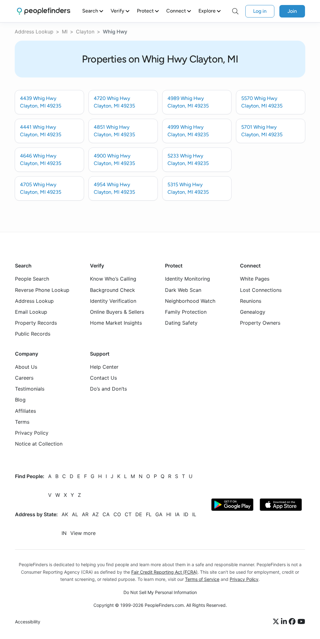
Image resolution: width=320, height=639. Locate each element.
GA (158, 515)
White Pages (254, 279)
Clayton (85, 31)
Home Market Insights (116, 323)
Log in (260, 11)
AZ (95, 515)
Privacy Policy (31, 433)
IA (177, 515)
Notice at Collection (38, 444)
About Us (26, 367)
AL (75, 515)
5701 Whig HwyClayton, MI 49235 (261, 130)
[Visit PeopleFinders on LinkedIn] (285, 622)
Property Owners (260, 323)
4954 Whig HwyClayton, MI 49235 (114, 188)
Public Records (32, 334)
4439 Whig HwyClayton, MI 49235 (40, 102)
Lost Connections (261, 290)
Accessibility (27, 621)
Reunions (250, 301)
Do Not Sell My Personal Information (160, 592)
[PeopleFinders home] (43, 11)
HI (168, 515)
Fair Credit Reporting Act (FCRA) (164, 572)
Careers (24, 378)
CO (117, 515)
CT (128, 515)
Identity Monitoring (187, 279)
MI (65, 31)
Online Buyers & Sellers (117, 312)
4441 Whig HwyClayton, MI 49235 (40, 130)
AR (85, 515)
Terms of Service (202, 579)
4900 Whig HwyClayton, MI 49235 (114, 159)
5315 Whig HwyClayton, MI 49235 (188, 188)
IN (64, 533)
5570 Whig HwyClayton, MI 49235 (261, 102)
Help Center (104, 367)
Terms (22, 422)
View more (83, 533)
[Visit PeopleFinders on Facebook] (293, 622)
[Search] (235, 11)
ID (185, 515)
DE (138, 515)
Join (292, 11)
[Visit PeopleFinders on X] (276, 622)
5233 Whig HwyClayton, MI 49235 (188, 159)
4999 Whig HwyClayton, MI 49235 (188, 130)
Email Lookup (31, 312)
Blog (20, 400)
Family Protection (186, 312)
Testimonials (29, 389)
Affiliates (25, 411)
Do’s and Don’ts (108, 389)
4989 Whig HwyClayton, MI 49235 (188, 102)
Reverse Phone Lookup (42, 290)
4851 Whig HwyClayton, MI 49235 (114, 130)
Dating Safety (181, 323)
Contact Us (103, 378)
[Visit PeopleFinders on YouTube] (301, 622)
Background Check (112, 290)
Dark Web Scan (183, 290)
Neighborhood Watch (190, 301)
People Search (32, 279)
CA (106, 515)
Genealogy (252, 312)
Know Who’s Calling (113, 279)
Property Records (36, 323)
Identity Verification (113, 301)
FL (149, 515)
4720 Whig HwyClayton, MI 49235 (114, 102)
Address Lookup (34, 31)
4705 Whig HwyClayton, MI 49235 (40, 188)
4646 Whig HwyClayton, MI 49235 (40, 159)
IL (194, 515)
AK (65, 515)
